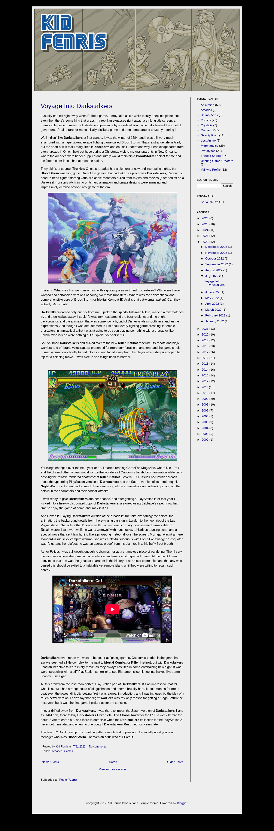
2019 (205, 340)
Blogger (182, 803)
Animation (207, 105)
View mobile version (112, 769)
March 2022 (213, 309)
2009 (205, 398)
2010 (205, 393)
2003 (205, 434)
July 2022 (212, 276)
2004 (205, 428)
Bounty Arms (209, 115)
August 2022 (214, 270)
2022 (205, 241)
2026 (205, 218)
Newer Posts (50, 762)
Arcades (57, 751)
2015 (205, 363)
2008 (205, 404)
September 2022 (217, 264)
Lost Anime (208, 140)
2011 (205, 387)
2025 (205, 224)
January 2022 (215, 321)
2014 (205, 369)
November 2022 (216, 252)
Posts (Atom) (68, 779)
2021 (205, 328)
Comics (206, 120)
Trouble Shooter (212, 155)
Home (113, 762)
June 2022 (212, 292)
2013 (205, 375)
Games (68, 751)
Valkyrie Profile (211, 169)
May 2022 (212, 298)
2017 (205, 352)
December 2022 (216, 246)
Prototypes (208, 150)
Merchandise (209, 145)
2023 (205, 235)
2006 (205, 416)
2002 (205, 439)
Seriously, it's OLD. (213, 202)
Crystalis (206, 125)
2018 (205, 346)
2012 (205, 381)
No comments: (98, 746)
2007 (205, 410)
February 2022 (215, 315)
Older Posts (175, 762)
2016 (205, 358)
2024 (205, 230)
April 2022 (212, 303)
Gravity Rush (209, 135)
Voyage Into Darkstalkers (76, 105)
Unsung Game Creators (217, 161)
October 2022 (215, 258)
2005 (205, 422)
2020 (205, 334)
